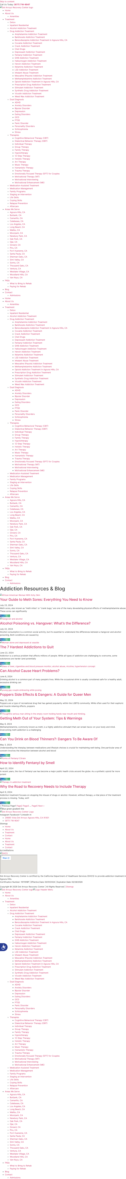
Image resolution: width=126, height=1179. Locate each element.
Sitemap (70, 886)
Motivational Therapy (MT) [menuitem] (27, 1059)
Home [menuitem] (7, 892)
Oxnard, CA (15, 245)
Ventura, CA (15, 268)
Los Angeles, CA (17, 224)
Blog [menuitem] (7, 1171)
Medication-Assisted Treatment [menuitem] (24, 1067)
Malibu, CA (15, 230)
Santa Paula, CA (17, 254)
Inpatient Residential (19, 25)
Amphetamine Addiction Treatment (31, 34)
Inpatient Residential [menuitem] (19, 907)
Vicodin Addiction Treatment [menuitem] (28, 975)
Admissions (15, 295)
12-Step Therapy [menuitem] (22, 1038)
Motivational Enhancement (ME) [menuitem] (30, 1064)
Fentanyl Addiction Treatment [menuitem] (28, 937)
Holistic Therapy (22, 159)
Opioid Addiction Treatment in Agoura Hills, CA (37, 81)
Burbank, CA (15, 215)
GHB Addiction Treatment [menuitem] (27, 940)
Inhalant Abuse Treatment (27, 72)
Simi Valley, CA (17, 259)
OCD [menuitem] (17, 999)
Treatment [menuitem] (9, 901)
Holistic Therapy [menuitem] (22, 1041)
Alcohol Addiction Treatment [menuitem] (23, 910)
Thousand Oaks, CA (19, 265)
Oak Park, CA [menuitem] (16, 1121)
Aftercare (14, 206)
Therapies (14, 135)
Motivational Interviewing (26, 179)
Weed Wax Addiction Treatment (29, 96)
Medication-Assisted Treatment (24, 185)
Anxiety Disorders (23, 105)
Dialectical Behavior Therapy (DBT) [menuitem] (31, 1023)
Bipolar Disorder (22, 108)
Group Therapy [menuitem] (22, 1029)
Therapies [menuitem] (14, 1017)
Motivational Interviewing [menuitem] (26, 1062)
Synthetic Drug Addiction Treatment (31, 90)
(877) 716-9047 (22, 4)
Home (7, 10)
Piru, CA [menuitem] (13, 1130)
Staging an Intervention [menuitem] (21, 1076)
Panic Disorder (21, 123)
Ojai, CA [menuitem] (13, 1124)
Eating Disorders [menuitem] (22, 996)
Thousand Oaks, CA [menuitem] (19, 1148)
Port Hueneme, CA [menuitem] (18, 1133)
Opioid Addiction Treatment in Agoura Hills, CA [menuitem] (37, 964)
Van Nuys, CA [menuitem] (16, 1159)
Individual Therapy (23, 144)
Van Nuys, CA (16, 277)
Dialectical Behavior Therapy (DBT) (31, 141)
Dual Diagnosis (17, 99)
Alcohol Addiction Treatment (23, 28)
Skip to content (7, 1)
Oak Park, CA (16, 239)
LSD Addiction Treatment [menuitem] (26, 952)
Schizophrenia (21, 129)
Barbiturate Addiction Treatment (30, 37)
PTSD (17, 120)
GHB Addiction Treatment (27, 58)
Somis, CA (14, 262)
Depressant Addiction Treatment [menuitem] (30, 934)
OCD (17, 117)
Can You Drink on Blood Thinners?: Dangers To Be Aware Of (48, 739)
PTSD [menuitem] (17, 1002)
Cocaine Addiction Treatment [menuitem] (28, 925)
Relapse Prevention (19, 203)
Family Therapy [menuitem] (22, 1032)
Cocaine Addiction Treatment (28, 43)
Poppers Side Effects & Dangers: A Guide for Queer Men (45, 694)
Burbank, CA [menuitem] (15, 1097)
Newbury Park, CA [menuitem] (18, 1118)
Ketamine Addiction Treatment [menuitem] (29, 949)
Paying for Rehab (18, 286)
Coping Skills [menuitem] (16, 1082)
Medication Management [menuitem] (21, 1070)
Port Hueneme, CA (18, 251)
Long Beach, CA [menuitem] (17, 1109)
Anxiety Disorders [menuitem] (23, 987)
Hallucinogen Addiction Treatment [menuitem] (31, 943)
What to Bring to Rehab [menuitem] (21, 1165)
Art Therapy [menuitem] (20, 1044)
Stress (18, 132)
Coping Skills (16, 200)
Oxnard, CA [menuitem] (15, 1127)
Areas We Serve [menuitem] (12, 1091)
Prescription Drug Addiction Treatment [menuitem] (33, 967)
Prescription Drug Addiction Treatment (33, 84)
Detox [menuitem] (13, 904)
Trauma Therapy (22, 170)
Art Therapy (20, 162)
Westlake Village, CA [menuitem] (19, 1154)
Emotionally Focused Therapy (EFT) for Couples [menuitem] (37, 1056)
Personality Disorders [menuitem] (25, 1008)
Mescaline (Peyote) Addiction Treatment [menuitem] (33, 958)
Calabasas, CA (16, 221)
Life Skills (14, 197)
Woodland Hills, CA (19, 274)
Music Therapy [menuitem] (21, 1047)
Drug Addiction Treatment (22, 31)
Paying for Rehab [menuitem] (18, 1168)
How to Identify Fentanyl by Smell (27, 763)
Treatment (9, 19)
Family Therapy (22, 150)
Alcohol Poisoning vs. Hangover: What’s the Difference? (45, 623)
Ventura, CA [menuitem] (15, 1151)
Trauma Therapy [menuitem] (22, 1053)
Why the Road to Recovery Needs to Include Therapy (43, 786)
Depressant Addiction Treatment (30, 52)
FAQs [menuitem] (7, 1162)
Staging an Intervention (21, 194)
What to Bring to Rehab (21, 283)
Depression (20, 111)
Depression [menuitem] (20, 993)
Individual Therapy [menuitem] (23, 1026)
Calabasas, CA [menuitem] (16, 1103)
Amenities (14, 16)
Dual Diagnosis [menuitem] (17, 981)
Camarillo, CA (16, 218)
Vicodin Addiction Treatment (28, 93)
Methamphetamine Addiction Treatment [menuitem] (33, 961)
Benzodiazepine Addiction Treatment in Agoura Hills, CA (41, 40)
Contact (8, 292)
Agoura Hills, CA (17, 212)
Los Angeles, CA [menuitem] (17, 1106)
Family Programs (17, 191)
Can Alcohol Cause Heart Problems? (30, 671)
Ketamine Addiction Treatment (29, 67)
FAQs (7, 280)
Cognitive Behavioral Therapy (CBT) (31, 138)
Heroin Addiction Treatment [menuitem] (28, 946)
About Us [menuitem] (9, 895)
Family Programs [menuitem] (17, 1073)
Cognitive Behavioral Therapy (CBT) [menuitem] (31, 1020)
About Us (9, 13)
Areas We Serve (12, 209)
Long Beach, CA (17, 227)
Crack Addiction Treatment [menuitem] (27, 928)
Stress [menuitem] (18, 1014)
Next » (41, 806)
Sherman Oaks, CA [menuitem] (18, 1139)
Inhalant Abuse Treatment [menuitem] (27, 955)
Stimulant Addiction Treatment (29, 87)
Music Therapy (21, 164)
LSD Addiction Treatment (26, 70)
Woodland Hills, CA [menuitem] (19, 1157)
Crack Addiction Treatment (27, 46)
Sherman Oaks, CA (18, 256)
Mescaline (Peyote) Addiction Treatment (33, 75)
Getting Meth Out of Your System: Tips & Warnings (41, 718)
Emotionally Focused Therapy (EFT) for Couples (37, 173)
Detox (13, 22)
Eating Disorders (22, 114)
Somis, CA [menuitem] (14, 1145)
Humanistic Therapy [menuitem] (24, 1050)
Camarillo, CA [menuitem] (16, 1100)
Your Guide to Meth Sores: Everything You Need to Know (46, 599)
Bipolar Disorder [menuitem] (22, 990)
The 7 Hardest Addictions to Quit (27, 647)
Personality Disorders (25, 126)
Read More (5, 616)
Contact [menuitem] (8, 1174)
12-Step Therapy (22, 156)
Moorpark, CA (16, 233)
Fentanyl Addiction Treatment (28, 55)
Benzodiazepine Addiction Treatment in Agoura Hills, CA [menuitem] (41, 922)
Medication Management (21, 188)
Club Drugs (20, 49)
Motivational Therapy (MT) (27, 176)
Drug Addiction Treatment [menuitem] (22, 913)
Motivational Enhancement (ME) (30, 182)
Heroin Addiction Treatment (28, 64)
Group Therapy (22, 147)
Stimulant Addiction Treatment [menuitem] (29, 970)
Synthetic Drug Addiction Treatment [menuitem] (31, 972)
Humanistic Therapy (24, 167)
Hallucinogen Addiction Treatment (31, 61)
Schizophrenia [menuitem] (21, 1011)
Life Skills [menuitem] (14, 1079)
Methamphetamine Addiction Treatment (33, 78)
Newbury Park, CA (18, 236)
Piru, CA (13, 248)
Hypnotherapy (21, 153)
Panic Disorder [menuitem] (21, 1005)
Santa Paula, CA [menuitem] (17, 1136)
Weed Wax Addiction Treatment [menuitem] (29, 978)
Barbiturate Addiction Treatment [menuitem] (30, 919)
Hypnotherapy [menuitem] (21, 1035)
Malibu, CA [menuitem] (15, 1112)
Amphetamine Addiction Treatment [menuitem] (31, 916)
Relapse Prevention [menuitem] (19, 1085)
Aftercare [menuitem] (14, 1088)
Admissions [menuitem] (15, 1177)
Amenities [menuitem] (14, 898)
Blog (7, 289)
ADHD (18, 102)
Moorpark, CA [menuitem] (16, 1115)
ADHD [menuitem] (18, 984)
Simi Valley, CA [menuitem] (17, 1142)
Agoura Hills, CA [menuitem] (17, 1094)
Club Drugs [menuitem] (20, 931)
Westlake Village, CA (19, 271)
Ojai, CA (13, 242)
